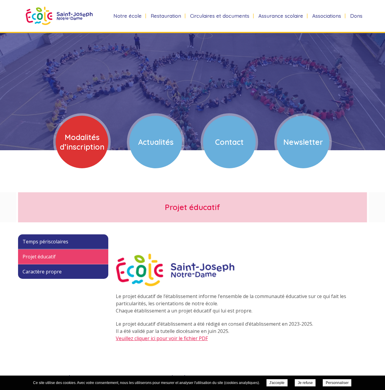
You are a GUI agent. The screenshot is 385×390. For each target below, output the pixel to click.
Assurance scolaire (280, 16)
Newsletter (303, 142)
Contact (229, 142)
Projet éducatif (39, 256)
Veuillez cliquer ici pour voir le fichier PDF (162, 338)
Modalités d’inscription (82, 142)
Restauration (166, 16)
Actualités (156, 142)
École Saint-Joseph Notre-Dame (55, 16)
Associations (326, 16)
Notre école (127, 16)
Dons (356, 16)
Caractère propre (42, 271)
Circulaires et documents (219, 16)
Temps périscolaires (45, 241)
